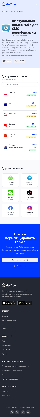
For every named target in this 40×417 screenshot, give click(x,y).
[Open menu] (36, 4)
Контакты (6, 350)
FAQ (3, 324)
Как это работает (9, 320)
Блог (4, 329)
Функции (5, 354)
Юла (3, 375)
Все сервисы (21, 266)
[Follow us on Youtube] (28, 412)
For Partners (6, 345)
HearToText (6, 396)
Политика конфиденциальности (15, 366)
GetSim (5, 391)
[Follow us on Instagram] (23, 412)
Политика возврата (10, 379)
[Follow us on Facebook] (12, 412)
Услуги (13, 11)
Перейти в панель (18, 260)
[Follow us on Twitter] (17, 412)
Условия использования (12, 370)
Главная (5, 11)
